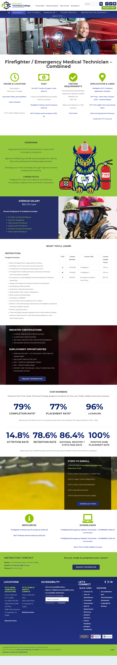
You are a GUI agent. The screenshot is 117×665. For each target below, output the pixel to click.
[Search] (101, 4)
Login (112, 650)
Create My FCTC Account (102, 119)
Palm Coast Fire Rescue (17, 232)
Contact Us (88, 591)
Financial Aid (49, 13)
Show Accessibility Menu (55, 587)
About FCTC (57, 16)
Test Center (64, 6)
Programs (17, 13)
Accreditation (106, 591)
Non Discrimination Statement (106, 597)
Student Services (68, 13)
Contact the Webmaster (19, 652)
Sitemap (6, 652)
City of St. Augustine (16, 220)
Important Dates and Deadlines (14, 97)
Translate (61, 603)
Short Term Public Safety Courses (88, 547)
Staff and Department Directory (102, 113)
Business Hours (11, 621)
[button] (23, 12)
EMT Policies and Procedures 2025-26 (29, 535)
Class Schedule (52, 6)
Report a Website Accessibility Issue (59, 590)
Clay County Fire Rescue (17, 223)
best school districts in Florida (28, 649)
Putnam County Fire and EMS (20, 229)
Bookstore (75, 6)
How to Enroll (34, 13)
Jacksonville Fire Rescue (17, 226)
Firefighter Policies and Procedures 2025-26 (29, 530)
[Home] (9, 12)
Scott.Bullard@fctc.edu (20, 565)
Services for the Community (94, 13)
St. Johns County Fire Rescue (19, 217)
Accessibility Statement (54, 593)
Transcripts (39, 6)
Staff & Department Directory (88, 609)
